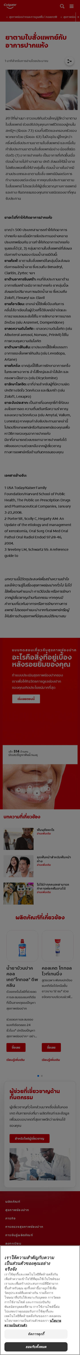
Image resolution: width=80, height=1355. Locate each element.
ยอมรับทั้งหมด (36, 1347)
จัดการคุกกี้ (36, 1334)
